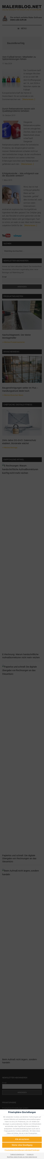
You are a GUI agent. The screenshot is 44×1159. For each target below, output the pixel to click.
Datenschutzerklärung (17, 1154)
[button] (22, 1145)
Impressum (30, 1154)
